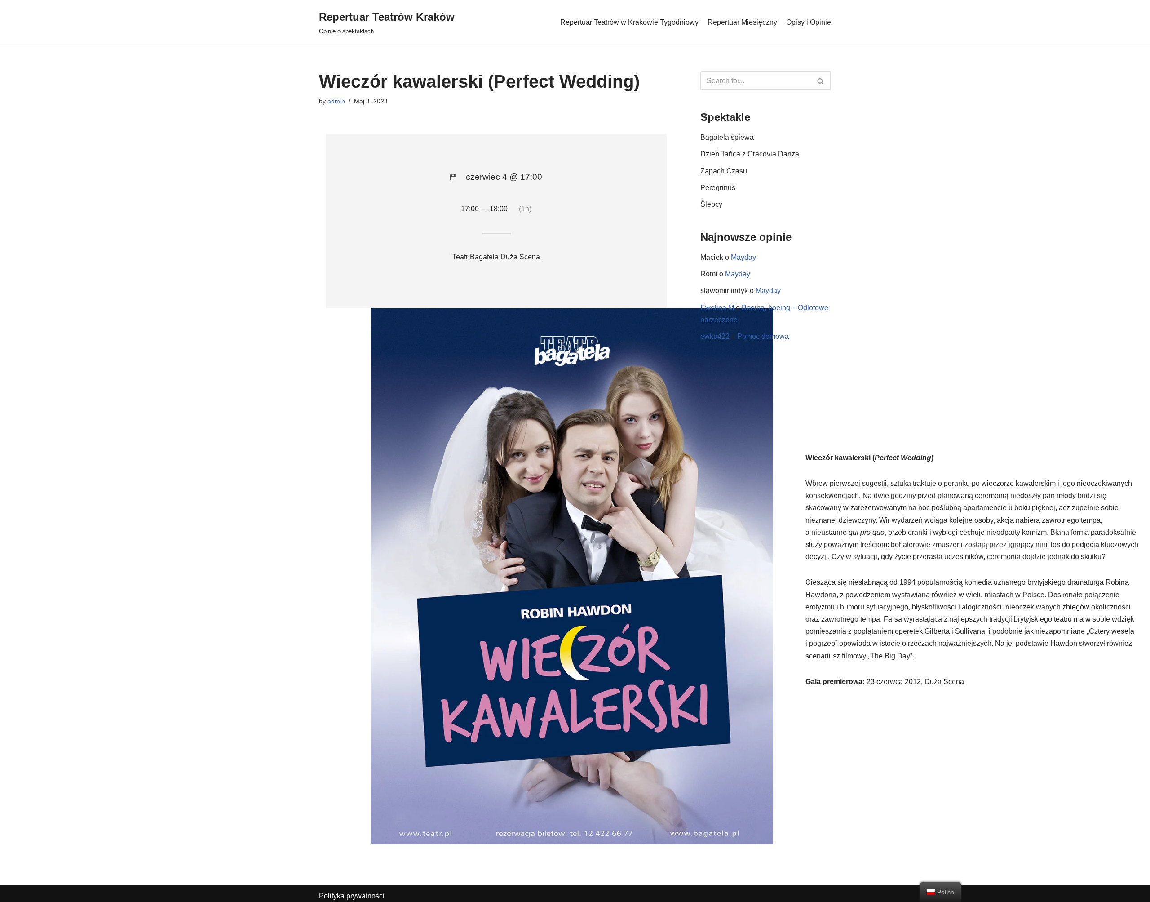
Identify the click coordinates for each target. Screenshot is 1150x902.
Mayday (743, 257)
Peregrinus (717, 187)
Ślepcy (711, 204)
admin (336, 101)
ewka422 (715, 336)
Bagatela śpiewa (727, 137)
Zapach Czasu (723, 171)
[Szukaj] (821, 80)
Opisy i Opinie (808, 22)
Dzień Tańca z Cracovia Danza (749, 154)
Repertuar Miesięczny (742, 22)
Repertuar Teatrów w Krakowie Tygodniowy (629, 22)
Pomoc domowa (763, 336)
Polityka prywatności (352, 896)
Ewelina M (717, 307)
